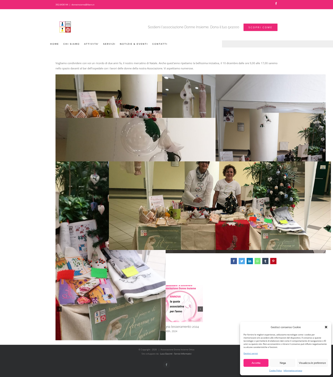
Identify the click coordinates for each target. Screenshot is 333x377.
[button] (326, 327)
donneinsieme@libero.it (82, 4)
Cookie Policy (275, 370)
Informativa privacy (293, 370)
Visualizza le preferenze (312, 362)
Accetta (256, 362)
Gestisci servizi (251, 353)
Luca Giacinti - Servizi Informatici (175, 353)
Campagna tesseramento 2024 (177, 326)
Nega (283, 362)
